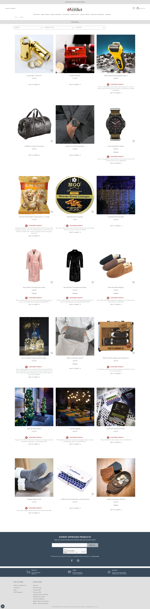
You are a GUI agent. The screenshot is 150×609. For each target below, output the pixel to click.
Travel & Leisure (84, 14)
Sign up (92, 545)
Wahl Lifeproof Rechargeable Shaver (116, 75)
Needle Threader (75, 75)
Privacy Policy (37, 592)
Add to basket (33, 84)
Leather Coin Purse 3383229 (116, 499)
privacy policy (95, 556)
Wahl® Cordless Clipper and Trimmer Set (116, 358)
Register (13, 8)
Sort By (79, 27)
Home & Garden (45, 14)
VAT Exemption (18, 592)
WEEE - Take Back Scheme (40, 603)
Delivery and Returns (20, 585)
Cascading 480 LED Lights (116, 217)
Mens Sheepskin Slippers (116, 287)
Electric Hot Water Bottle (75, 358)
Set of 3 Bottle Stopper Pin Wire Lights (34, 358)
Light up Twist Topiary (34, 428)
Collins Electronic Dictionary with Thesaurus (75, 499)
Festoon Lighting (75, 428)
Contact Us (17, 587)
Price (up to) (50, 27)
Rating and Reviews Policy (40, 594)
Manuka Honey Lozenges (75, 217)
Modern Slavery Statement (41, 601)
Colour (17, 27)
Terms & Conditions (38, 599)
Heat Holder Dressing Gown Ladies (34, 287)
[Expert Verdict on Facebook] (72, 561)
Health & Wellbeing (56, 14)
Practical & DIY (75, 14)
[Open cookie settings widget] (3, 606)
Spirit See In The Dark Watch (75, 146)
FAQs (15, 590)
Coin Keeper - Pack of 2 (34, 75)
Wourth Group (37, 587)
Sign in (7, 8)
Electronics (66, 14)
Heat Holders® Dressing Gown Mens (75, 287)
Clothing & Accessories (97, 14)
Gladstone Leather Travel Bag (34, 146)
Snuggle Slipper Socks (34, 499)
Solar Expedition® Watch (116, 146)
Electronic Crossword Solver (116, 428)
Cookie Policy (37, 590)
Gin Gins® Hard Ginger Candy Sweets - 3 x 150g (34, 217)
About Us (35, 585)
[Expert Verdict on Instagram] (78, 561)
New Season (36, 14)
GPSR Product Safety (39, 596)
